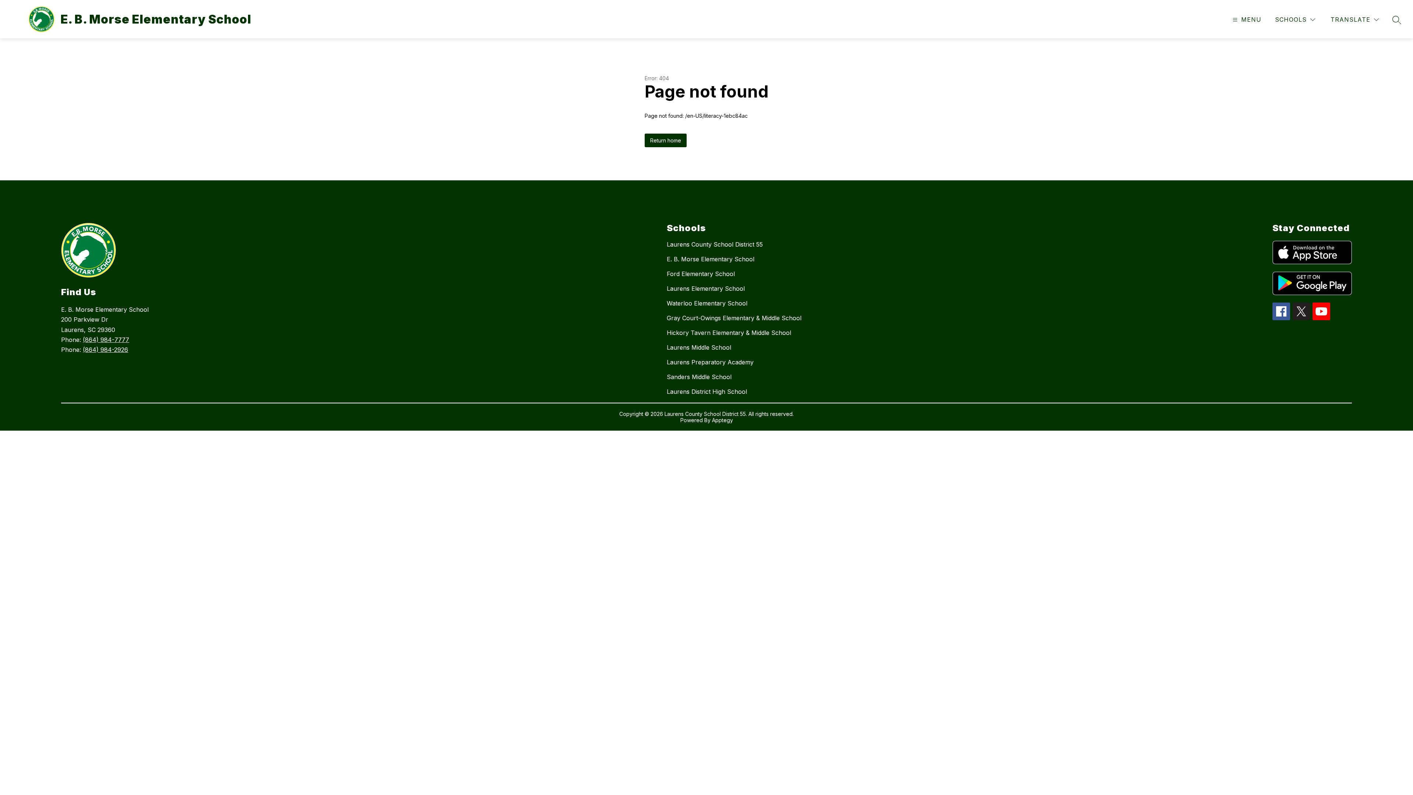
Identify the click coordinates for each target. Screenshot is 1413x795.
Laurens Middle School (699, 347)
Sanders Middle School (699, 377)
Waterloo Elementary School (707, 303)
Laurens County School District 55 (715, 244)
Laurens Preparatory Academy (710, 362)
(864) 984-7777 (106, 339)
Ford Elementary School (701, 274)
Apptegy (722, 420)
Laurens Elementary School (706, 288)
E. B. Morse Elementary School (710, 259)
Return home (665, 140)
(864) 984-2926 (105, 349)
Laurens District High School (707, 391)
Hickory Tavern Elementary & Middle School (729, 332)
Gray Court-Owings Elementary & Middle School (734, 318)
